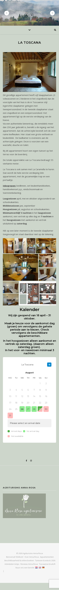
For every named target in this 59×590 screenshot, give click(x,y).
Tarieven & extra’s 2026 (45, 560)
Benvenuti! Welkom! (14, 557)
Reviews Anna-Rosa (29, 564)
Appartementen (47, 557)
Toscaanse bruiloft (47, 564)
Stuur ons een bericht (24, 567)
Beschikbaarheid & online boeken (19, 560)
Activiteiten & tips (12, 564)
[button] (8, 245)
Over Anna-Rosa (31, 557)
